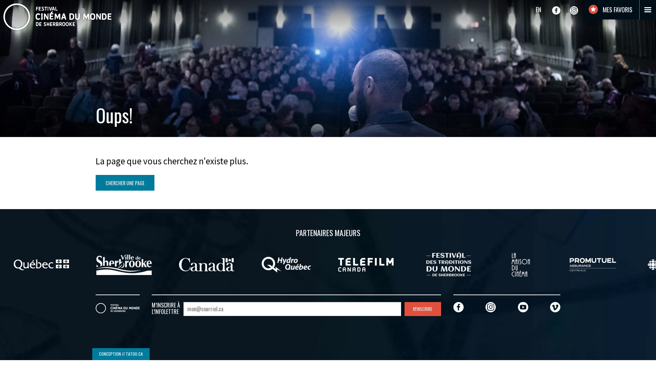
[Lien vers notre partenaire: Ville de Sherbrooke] (124, 263)
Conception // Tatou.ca (121, 354)
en (538, 9)
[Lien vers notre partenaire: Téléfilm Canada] (365, 263)
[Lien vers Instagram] (574, 10)
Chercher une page (125, 183)
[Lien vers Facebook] (556, 10)
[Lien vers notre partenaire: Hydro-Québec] (286, 263)
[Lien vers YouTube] (523, 307)
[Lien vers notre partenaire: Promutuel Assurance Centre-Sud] (592, 263)
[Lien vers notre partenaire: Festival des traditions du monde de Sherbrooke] (448, 263)
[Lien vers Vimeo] (555, 307)
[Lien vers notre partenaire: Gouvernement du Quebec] (41, 263)
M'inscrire (422, 309)
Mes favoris (616, 9)
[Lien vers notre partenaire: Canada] (206, 263)
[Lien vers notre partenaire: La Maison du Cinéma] (521, 263)
